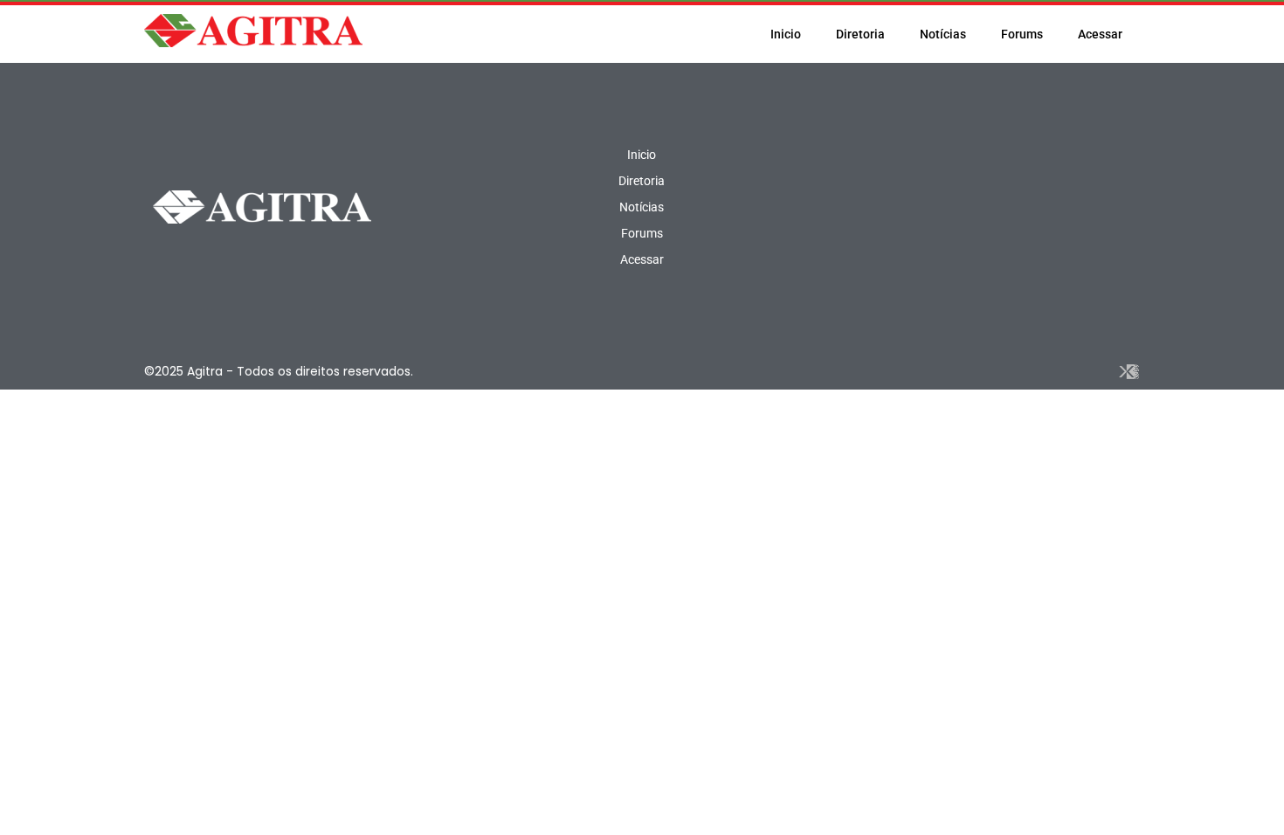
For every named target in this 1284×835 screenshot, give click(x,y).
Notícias (943, 34)
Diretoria (860, 34)
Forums (1022, 34)
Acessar (1100, 34)
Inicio (785, 34)
